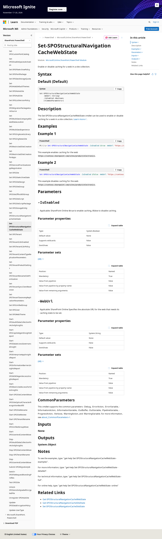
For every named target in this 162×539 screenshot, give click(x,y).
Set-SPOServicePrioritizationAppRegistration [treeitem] (20, 165)
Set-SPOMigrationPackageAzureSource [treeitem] (20, 108)
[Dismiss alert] (157, 5)
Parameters (136, 52)
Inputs (134, 55)
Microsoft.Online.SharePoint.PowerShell (74, 37)
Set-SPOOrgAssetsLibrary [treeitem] (20, 134)
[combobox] (17, 40)
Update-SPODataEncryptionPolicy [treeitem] (19, 504)
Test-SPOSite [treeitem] (14, 482)
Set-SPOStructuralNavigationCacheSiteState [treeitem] (20, 216)
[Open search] (149, 22)
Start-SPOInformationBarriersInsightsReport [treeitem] (20, 365)
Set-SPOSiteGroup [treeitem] (16, 186)
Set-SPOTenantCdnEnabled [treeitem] (19, 240)
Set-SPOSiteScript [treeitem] (16, 199)
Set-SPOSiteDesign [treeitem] (17, 182)
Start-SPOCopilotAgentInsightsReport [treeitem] (20, 333)
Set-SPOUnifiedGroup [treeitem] (18, 305)
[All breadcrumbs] (40, 38)
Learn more (79, 119)
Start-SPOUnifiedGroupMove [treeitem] (18, 425)
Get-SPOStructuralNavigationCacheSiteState (64, 502)
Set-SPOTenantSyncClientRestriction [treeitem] (20, 286)
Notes (133, 62)
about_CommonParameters (55, 417)
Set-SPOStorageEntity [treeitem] (18, 208)
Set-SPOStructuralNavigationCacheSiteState (64, 506)
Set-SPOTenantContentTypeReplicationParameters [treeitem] (20, 254)
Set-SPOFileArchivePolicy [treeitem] (19, 69)
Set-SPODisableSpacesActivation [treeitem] (20, 62)
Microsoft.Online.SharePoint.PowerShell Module (66, 60)
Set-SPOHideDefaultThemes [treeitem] (19, 85)
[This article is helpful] (152, 74)
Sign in (156, 22)
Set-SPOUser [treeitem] (14, 310)
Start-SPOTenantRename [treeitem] (19, 419)
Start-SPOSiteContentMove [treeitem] (20, 394)
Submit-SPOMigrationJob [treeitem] (19, 467)
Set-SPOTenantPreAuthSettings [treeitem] (20, 265)
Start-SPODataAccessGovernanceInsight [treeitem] (20, 343)
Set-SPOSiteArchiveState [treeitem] (19, 177)
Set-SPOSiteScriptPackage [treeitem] (20, 203)
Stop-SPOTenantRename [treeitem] (19, 455)
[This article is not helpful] (155, 74)
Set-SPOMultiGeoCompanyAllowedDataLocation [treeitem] (20, 119)
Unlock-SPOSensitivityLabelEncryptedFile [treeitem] (20, 490)
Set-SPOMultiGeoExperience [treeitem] (19, 128)
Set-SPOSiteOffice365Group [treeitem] (19, 192)
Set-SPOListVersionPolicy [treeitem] (19, 100)
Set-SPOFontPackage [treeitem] (17, 74)
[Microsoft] (4, 22)
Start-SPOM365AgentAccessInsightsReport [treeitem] (20, 376)
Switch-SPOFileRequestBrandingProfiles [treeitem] (20, 474)
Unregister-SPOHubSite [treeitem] (19, 498)
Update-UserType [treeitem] (16, 510)
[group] (81, 146)
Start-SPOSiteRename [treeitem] (18, 410)
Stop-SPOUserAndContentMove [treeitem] (20, 461)
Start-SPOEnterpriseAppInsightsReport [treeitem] (20, 354)
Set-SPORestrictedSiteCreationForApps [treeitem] (20, 154)
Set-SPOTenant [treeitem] (15, 234)
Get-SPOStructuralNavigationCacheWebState (64, 499)
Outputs (134, 59)
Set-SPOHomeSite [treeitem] (16, 91)
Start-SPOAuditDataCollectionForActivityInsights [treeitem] (20, 322)
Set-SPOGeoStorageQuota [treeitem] (20, 79)
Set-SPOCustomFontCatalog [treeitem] (19, 52)
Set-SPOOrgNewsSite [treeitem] (18, 139)
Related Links (137, 65)
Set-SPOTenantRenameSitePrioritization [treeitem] (20, 276)
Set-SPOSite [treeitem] (14, 173)
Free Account (152, 29)
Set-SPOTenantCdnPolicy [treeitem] (19, 246)
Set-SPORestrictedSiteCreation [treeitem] (20, 145)
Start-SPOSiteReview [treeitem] (17, 414)
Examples (135, 49)
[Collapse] (31, 35)
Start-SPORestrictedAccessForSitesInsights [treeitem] (20, 387)
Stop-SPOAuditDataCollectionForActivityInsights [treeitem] (20, 442)
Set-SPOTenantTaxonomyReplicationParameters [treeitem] (20, 297)
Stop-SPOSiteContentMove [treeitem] (20, 450)
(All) (40, 259)
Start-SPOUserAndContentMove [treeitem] (20, 433)
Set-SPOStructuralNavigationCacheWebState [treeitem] (20, 226)
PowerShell (49, 37)
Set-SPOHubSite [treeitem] (16, 95)
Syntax (134, 42)
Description (136, 45)
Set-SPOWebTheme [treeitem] (17, 314)
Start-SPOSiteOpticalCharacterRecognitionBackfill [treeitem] (20, 402)
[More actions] (122, 38)
